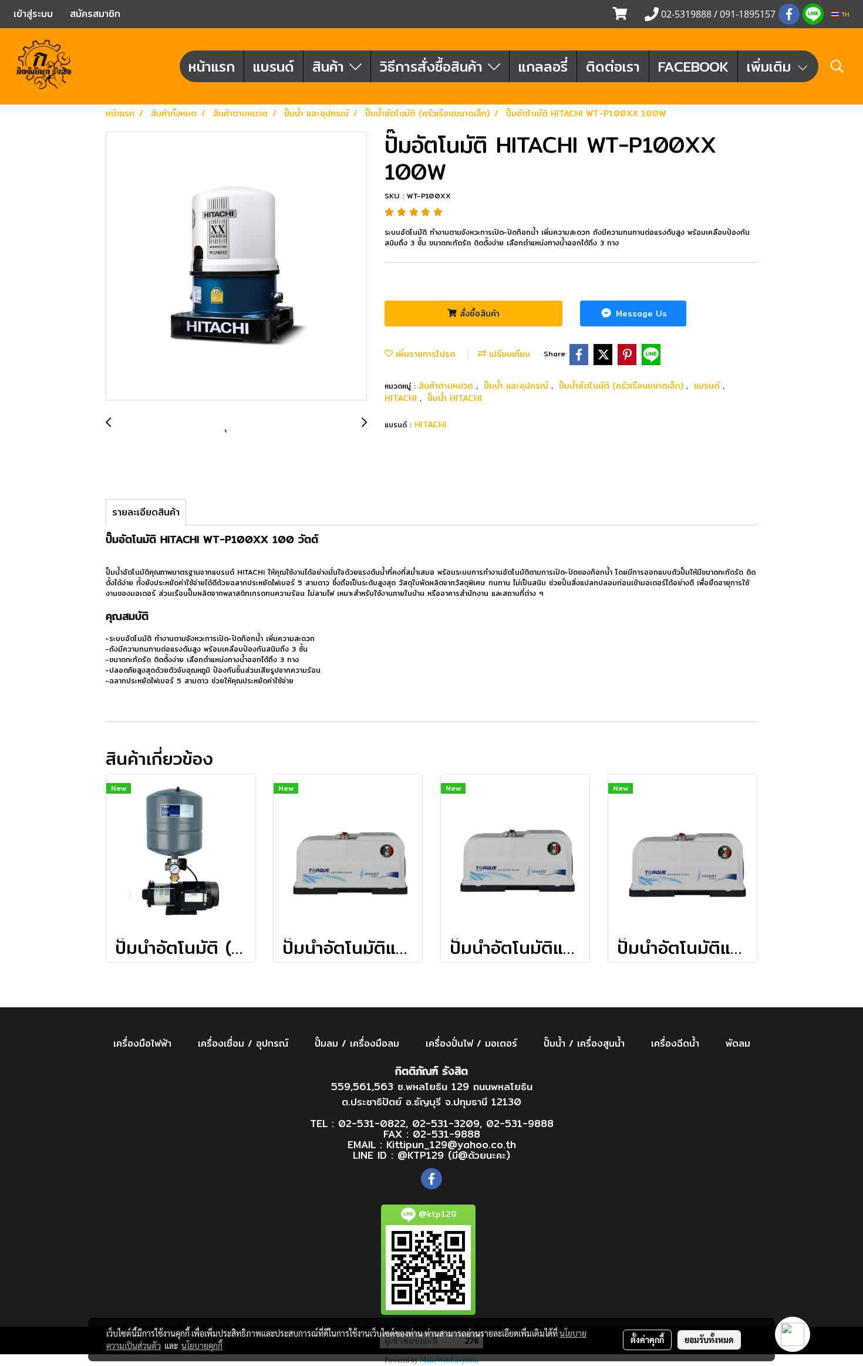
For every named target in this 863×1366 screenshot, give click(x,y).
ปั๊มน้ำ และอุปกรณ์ (517, 385)
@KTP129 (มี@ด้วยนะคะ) (453, 1155)
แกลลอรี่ (543, 66)
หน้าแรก (211, 66)
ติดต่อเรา (613, 66)
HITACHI (402, 398)
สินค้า (330, 66)
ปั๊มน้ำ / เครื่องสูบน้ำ (584, 1043)
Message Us (640, 313)
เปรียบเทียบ (508, 354)
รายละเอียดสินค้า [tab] (146, 512)
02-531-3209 (446, 1123)
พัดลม (738, 1043)
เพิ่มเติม (771, 66)
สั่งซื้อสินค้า (478, 313)
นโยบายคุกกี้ (202, 1345)
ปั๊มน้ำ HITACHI (454, 398)
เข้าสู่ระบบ (33, 13)
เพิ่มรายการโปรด (424, 354)
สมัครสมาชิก (95, 13)
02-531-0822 (372, 1123)
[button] (837, 66)
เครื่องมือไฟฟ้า (142, 1043)
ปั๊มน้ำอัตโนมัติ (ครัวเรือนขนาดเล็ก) (622, 385)
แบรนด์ (273, 66)
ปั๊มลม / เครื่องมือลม (357, 1043)
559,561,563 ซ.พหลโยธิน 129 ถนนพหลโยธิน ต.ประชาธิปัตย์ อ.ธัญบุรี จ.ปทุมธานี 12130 (431, 1093)
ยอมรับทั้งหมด (709, 1339)
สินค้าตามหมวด (447, 385)
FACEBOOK (693, 66)
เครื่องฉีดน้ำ (675, 1043)
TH (844, 14)
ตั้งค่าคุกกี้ (647, 1339)
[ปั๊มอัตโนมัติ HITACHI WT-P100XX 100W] (236, 266)
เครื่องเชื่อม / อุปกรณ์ (243, 1043)
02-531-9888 (520, 1123)
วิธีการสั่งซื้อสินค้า (434, 66)
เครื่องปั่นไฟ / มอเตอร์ (471, 1043)
